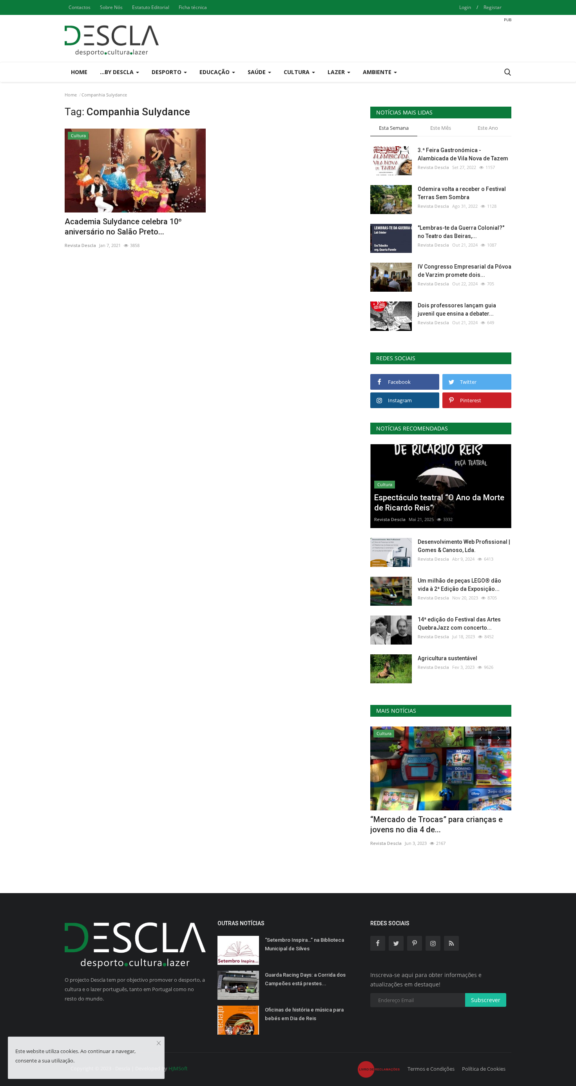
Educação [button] (215, 72)
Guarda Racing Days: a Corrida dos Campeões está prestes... (305, 979)
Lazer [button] (337, 72)
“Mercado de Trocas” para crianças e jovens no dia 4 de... (436, 824)
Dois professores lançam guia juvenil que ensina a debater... (457, 309)
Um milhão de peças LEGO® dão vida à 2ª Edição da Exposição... (459, 585)
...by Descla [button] (117, 72)
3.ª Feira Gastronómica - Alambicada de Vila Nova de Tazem (463, 154)
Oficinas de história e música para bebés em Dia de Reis (304, 1014)
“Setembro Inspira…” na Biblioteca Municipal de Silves (304, 944)
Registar (493, 7)
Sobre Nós (111, 7)
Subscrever (485, 1000)
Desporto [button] (167, 72)
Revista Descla (80, 245)
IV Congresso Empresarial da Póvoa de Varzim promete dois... (464, 270)
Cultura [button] (297, 72)
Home (79, 72)
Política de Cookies (483, 1068)
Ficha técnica (193, 7)
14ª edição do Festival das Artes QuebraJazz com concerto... (459, 623)
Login (465, 7)
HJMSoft (178, 1068)
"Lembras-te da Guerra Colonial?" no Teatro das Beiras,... (461, 232)
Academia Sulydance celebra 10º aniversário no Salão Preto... (123, 226)
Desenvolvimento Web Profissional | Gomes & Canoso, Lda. (464, 546)
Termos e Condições (431, 1068)
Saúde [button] (257, 72)
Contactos (80, 7)
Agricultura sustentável (447, 658)
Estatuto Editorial (150, 7)
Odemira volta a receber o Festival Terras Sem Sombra (462, 193)
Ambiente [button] (378, 72)
